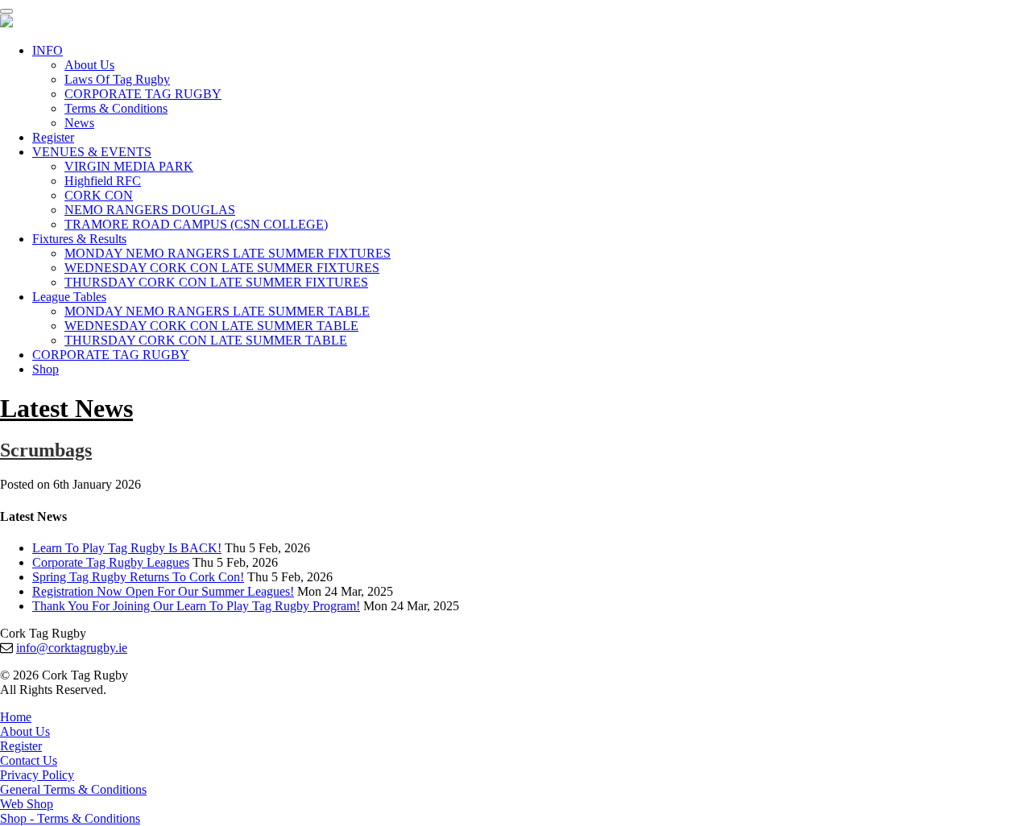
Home (15, 717)
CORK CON (98, 195)
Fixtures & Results (79, 239)
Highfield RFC (102, 181)
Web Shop (26, 804)
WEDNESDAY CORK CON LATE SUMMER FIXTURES (221, 268)
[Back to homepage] (6, 23)
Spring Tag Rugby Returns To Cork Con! (138, 577)
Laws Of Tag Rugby (117, 79)
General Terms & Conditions (73, 789)
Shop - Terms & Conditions (70, 818)
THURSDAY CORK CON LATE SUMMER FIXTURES (216, 282)
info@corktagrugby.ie (71, 648)
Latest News (66, 408)
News (79, 123)
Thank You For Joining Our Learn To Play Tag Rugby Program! (196, 606)
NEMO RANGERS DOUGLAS (149, 210)
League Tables (69, 297)
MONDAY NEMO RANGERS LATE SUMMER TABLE (217, 311)
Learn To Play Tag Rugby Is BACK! (127, 548)
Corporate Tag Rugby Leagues (110, 562)
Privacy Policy (37, 775)
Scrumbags (46, 450)
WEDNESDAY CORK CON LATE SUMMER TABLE (211, 325)
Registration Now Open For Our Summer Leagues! (163, 591)
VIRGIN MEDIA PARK (128, 166)
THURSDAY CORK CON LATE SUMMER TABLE (205, 340)
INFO (47, 50)
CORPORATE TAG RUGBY (143, 94)
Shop (45, 369)
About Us (89, 65)
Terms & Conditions (116, 108)
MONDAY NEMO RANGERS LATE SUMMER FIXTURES (227, 253)
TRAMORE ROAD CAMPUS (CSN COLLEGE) (196, 224)
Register (53, 137)
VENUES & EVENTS (91, 152)
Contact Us (28, 760)
